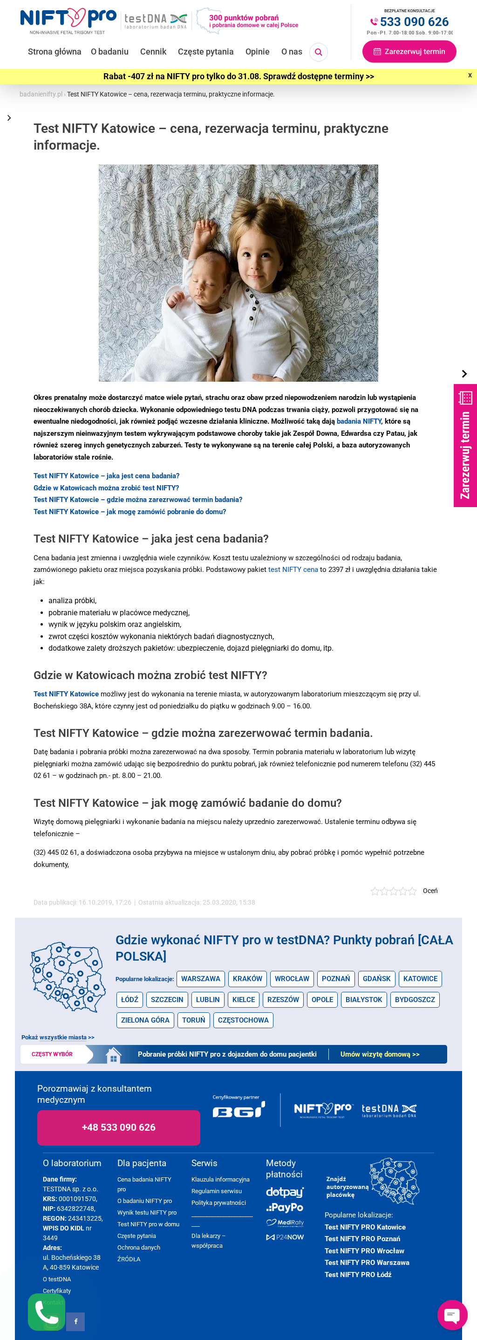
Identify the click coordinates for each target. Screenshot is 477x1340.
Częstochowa (243, 1020)
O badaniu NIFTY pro (144, 1200)
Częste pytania (206, 51)
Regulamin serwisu (216, 1191)
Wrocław (292, 979)
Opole (322, 1000)
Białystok (364, 1000)
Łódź (129, 1000)
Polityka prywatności (218, 1202)
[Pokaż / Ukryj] (465, 374)
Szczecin (167, 1000)
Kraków (247, 979)
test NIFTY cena (293, 569)
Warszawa (200, 979)
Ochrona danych (138, 1247)
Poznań (336, 979)
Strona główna (55, 51)
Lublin (208, 1000)
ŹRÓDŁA (128, 1259)
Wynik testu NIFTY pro (147, 1212)
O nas (291, 51)
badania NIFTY (359, 421)
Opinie (257, 51)
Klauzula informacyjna (220, 1179)
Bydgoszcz (415, 1000)
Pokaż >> (58, 1037)
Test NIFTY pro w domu (148, 1224)
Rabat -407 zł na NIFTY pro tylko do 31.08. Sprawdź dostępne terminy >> (238, 76)
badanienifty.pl (41, 94)
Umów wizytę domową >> (380, 1054)
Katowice (420, 979)
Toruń (193, 1020)
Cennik (153, 51)
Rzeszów (283, 1000)
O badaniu (110, 51)
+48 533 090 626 (119, 1127)
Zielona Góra (145, 1020)
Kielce (243, 1000)
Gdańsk (377, 979)
